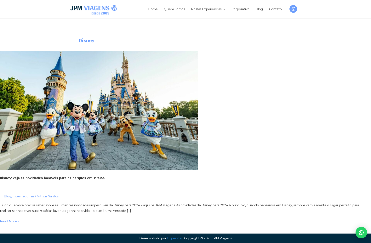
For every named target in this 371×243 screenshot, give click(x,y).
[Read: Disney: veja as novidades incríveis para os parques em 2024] (99, 110)
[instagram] (293, 9)
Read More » (9, 221)
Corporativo (240, 9)
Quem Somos (174, 9)
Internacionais (23, 196)
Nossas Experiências (206, 9)
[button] (361, 232)
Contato (275, 9)
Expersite (174, 238)
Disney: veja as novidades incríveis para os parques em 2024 (52, 177)
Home (153, 9)
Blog (259, 9)
